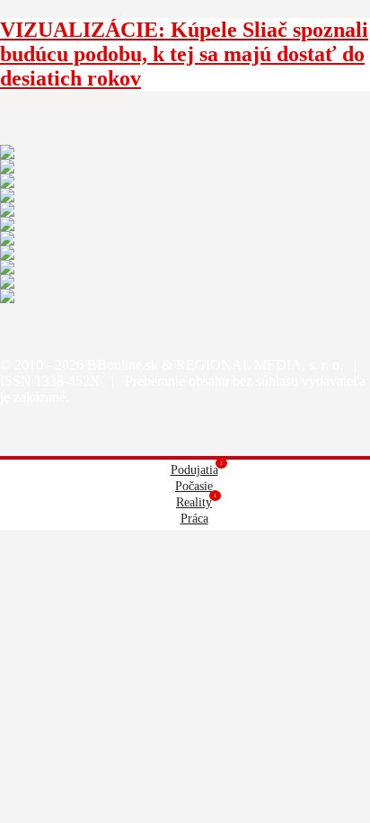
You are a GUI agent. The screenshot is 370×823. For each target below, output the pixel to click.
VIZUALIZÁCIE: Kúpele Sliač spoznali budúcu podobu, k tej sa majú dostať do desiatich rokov (184, 54)
